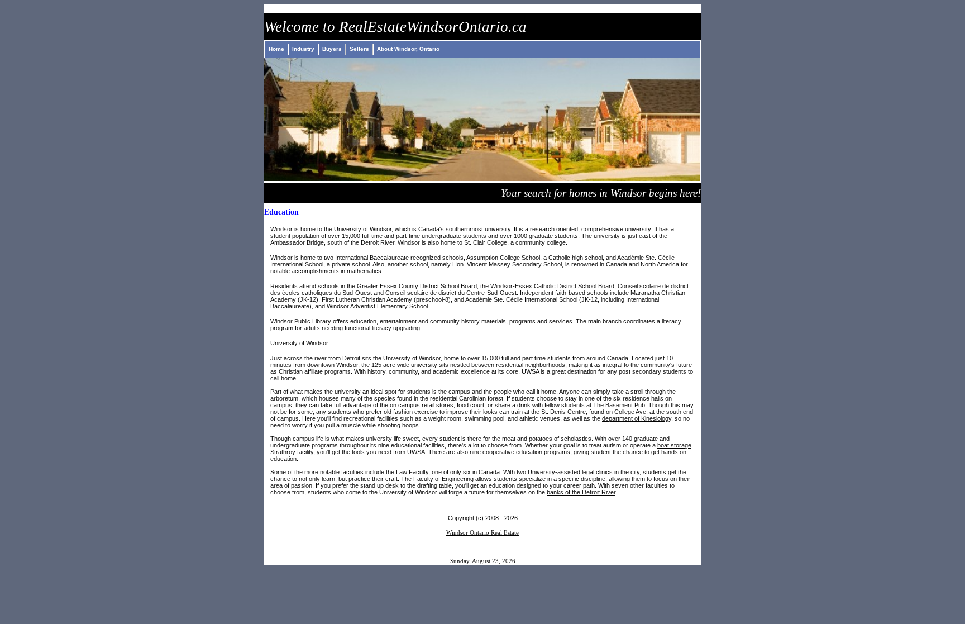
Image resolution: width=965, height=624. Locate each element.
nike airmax (406, 9)
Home (276, 49)
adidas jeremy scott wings (219, 9)
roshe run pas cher (133, 9)
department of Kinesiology (636, 418)
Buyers (332, 49)
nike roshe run (297, 9)
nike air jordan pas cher (49, 9)
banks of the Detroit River (581, 492)
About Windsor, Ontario (408, 49)
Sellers (359, 49)
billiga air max (354, 9)
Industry (303, 49)
